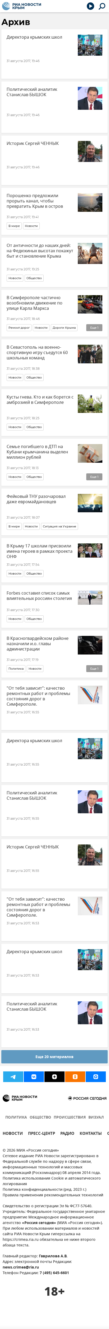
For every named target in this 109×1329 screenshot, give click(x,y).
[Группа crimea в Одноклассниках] (75, 1076)
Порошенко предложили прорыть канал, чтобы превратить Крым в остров (35, 201)
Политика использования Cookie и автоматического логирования (52, 1181)
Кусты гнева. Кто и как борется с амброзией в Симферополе (40, 400)
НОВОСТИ (13, 1134)
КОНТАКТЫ (91, 1134)
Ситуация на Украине (59, 526)
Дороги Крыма (64, 328)
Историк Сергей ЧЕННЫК (33, 143)
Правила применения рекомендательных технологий (53, 1195)
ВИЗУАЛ (96, 1118)
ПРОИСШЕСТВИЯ (70, 1118)
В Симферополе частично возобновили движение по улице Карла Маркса (34, 303)
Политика (16, 668)
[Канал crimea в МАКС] (96, 1076)
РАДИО (67, 1134)
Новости (31, 226)
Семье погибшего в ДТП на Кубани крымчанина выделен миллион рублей (37, 452)
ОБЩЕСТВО (40, 1118)
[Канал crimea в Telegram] (13, 1076)
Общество (34, 278)
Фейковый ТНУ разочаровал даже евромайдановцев (36, 499)
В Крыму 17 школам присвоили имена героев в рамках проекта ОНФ (39, 551)
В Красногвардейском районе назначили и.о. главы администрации (38, 644)
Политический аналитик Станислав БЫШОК (32, 92)
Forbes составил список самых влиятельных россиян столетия (39, 596)
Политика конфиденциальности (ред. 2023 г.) (44, 1190)
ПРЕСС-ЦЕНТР (41, 1134)
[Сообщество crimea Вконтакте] (34, 1076)
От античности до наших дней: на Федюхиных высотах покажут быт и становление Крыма (40, 251)
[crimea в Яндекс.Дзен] (54, 1076)
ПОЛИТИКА (16, 1118)
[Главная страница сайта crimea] (21, 6)
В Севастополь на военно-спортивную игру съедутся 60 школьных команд (37, 353)
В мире (14, 226)
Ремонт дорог (19, 328)
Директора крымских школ (34, 37)
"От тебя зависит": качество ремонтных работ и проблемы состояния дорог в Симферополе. (38, 696)
